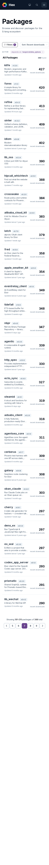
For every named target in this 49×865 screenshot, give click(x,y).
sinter (8, 120)
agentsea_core (14, 433)
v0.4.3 (17, 102)
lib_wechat (11, 599)
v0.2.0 (23, 194)
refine (8, 102)
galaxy (8, 470)
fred (7, 249)
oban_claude (12, 488)
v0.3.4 (18, 158)
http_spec (10, 359)
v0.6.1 (18, 507)
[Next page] (42, 626)
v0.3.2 (16, 121)
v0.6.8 (16, 139)
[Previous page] (6, 626)
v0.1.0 (31, 287)
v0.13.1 (33, 176)
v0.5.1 (19, 397)
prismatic (10, 580)
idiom (7, 139)
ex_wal (8, 544)
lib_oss (8, 157)
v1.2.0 (15, 66)
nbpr (7, 323)
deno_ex (9, 525)
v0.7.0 (15, 231)
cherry (8, 507)
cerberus (10, 451)
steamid (9, 396)
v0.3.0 (19, 342)
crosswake (11, 194)
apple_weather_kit (16, 267)
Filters (11, 44)
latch (7, 231)
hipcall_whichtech (16, 175)
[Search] (37, 5)
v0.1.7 (21, 452)
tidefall (8, 304)
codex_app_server (16, 562)
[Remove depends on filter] (43, 52)
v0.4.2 (23, 600)
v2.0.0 (31, 213)
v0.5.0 (15, 250)
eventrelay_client (15, 286)
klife (7, 65)
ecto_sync (11, 378)
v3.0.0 (22, 360)
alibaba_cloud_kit (15, 212)
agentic (9, 341)
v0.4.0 (15, 323)
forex (8, 83)
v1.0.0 (18, 305)
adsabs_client (13, 415)
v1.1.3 (16, 84)
